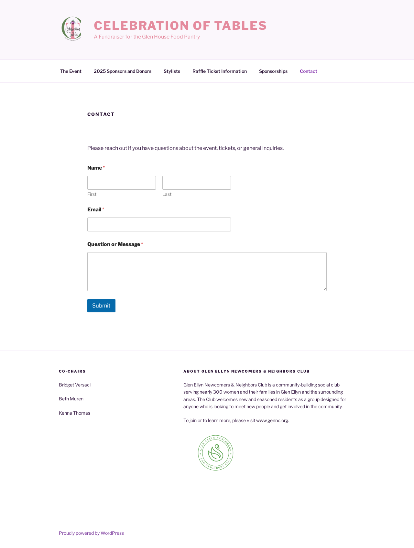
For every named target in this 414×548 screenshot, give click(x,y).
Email (95, 210)
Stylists (172, 71)
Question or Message (115, 244)
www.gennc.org (272, 420)
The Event (71, 71)
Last (166, 194)
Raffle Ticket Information (219, 71)
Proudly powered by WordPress (91, 533)
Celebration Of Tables (180, 25)
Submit (101, 305)
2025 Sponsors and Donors (122, 71)
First (91, 194)
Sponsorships (273, 71)
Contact (308, 71)
